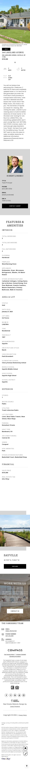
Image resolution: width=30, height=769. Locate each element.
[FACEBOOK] (6, 695)
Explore (15, 566)
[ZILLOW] (19, 695)
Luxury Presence (15, 706)
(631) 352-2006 (9, 636)
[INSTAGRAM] (10, 695)
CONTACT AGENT (15, 206)
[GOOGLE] (15, 695)
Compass (22, 662)
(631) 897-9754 (7, 189)
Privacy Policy (23, 715)
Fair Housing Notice (9, 654)
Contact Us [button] (15, 611)
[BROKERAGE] (23, 695)
